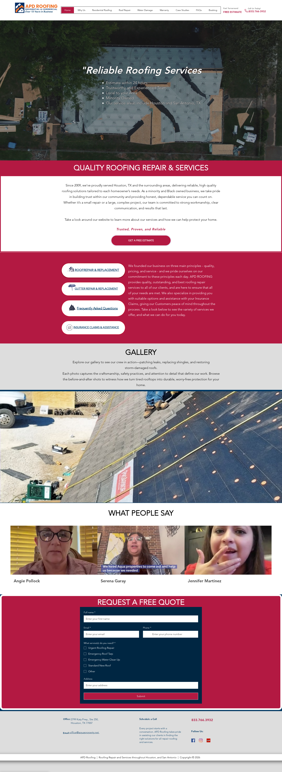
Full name (89, 612)
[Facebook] (193, 740)
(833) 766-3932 (257, 11)
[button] (182, 10)
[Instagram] (201, 740)
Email (87, 627)
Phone (147, 627)
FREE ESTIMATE (232, 12)
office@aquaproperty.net (84, 732)
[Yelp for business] (208, 740)
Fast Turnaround (230, 8)
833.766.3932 (202, 720)
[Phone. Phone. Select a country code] (148, 634)
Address (88, 678)
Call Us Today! (254, 8)
